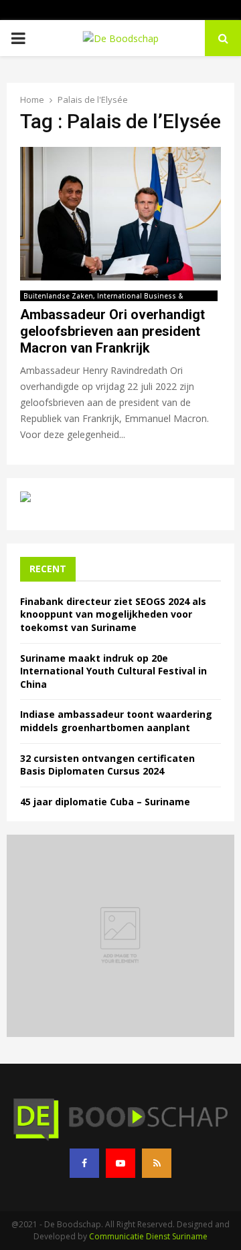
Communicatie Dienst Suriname (148, 1236)
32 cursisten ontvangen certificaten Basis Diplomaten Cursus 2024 (107, 765)
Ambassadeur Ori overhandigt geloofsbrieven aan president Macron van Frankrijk (112, 331)
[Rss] (156, 1163)
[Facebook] (84, 1163)
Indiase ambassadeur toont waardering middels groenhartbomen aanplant (116, 721)
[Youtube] (120, 1163)
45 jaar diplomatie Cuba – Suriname (105, 801)
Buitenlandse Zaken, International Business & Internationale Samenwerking (103, 296)
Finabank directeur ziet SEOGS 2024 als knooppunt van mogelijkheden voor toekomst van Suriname (113, 614)
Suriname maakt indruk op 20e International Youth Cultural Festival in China (113, 671)
